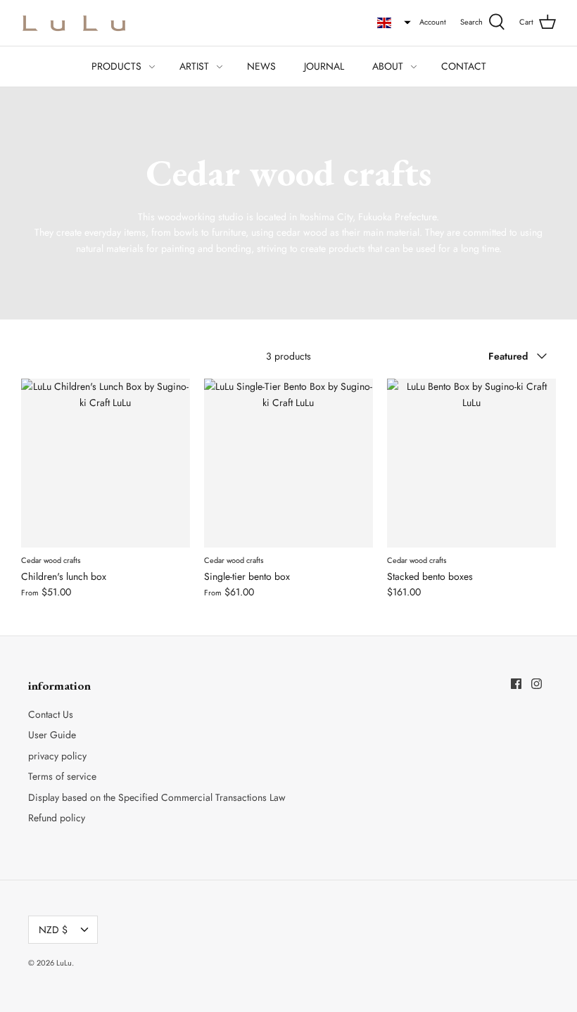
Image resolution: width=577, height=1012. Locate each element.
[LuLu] (74, 23)
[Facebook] (516, 683)
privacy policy (57, 756)
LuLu (64, 962)
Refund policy (56, 818)
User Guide (52, 735)
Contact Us (50, 714)
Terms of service (62, 776)
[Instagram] (536, 683)
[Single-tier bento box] (288, 463)
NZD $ (53, 930)
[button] (394, 22)
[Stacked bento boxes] (471, 463)
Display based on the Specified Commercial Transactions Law (157, 797)
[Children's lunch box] (105, 463)
